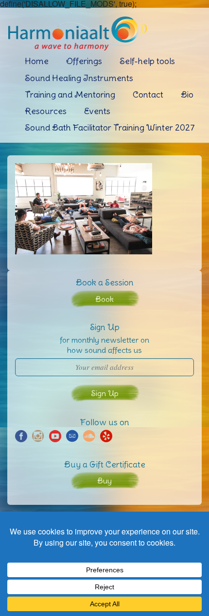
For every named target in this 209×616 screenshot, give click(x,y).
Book (104, 299)
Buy (104, 480)
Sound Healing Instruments (79, 77)
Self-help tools (147, 61)
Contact (148, 94)
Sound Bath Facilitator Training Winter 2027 (110, 127)
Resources (46, 111)
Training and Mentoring (70, 94)
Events (97, 111)
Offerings (84, 61)
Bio (187, 94)
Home (37, 61)
